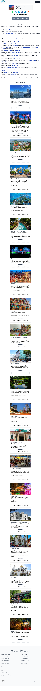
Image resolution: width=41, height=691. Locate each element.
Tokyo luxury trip (4, 670)
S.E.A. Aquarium (16, 40)
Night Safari (16, 72)
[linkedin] (25, 12)
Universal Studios (9, 40)
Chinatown (6, 43)
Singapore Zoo (7, 72)
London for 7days (5, 663)
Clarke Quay (17, 58)
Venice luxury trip (4, 669)
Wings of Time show (18, 41)
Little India (13, 43)
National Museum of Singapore (12, 67)
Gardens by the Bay (10, 34)
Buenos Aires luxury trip (5, 674)
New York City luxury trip (6, 675)
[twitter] (19, 12)
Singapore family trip (25, 660)
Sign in (37, 1)
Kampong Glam (14, 65)
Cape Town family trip (25, 661)
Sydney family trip (24, 656)
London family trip (24, 658)
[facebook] (22, 12)
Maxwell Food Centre (31, 60)
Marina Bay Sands (13, 29)
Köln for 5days (4, 661)
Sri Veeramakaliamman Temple (25, 47)
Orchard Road (17, 50)
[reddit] (28, 12)
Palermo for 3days (5, 658)
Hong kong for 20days (6, 656)
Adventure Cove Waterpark (28, 40)
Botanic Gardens (8, 50)
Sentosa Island (7, 37)
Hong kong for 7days (5, 660)
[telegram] (15, 12)
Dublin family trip (24, 663)
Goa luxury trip (4, 672)
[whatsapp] (12, 12)
